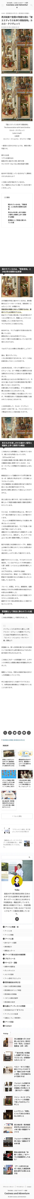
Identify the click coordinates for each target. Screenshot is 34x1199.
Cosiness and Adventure (17, 6)
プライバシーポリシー (8, 1187)
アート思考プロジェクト (12, 978)
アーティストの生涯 (11, 1014)
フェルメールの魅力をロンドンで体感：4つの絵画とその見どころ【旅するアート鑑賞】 (22, 1086)
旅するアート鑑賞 (10, 943)
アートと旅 (9, 938)
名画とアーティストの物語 (15, 1006)
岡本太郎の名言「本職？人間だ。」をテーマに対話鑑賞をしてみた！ (22, 1155)
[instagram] (17, 919)
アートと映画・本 (12, 927)
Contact (8, 1026)
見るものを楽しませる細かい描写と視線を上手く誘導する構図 (17, 214)
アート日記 (9, 1022)
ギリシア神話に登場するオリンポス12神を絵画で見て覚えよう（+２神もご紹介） (8, 783)
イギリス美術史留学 (11, 998)
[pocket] (15, 733)
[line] (24, 733)
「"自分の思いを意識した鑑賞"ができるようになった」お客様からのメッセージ (22, 1056)
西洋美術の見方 (9, 1002)
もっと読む (18, 816)
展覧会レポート (9, 950)
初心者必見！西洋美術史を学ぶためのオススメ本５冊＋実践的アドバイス (8, 804)
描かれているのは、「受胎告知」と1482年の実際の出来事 (17, 206)
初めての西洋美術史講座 (12, 986)
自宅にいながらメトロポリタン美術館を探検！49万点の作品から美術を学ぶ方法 (8, 762)
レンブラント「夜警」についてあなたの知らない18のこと (22, 1113)
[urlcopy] (29, 733)
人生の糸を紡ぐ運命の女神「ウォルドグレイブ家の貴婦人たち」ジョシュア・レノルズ (25, 784)
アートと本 (8, 931)
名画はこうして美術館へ (12, 1018)
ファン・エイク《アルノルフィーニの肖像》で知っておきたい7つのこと (22, 1100)
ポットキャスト (9, 970)
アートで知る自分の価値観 (15, 954)
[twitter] (5, 733)
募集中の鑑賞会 (9, 966)
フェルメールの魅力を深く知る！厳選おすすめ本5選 (22, 1141)
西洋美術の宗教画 (8, 740)
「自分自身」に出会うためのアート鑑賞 (17, 1190)
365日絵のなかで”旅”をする (14, 1010)
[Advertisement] (17, 247)
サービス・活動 (11, 962)
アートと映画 (8, 935)
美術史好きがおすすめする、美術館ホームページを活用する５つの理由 (25, 762)
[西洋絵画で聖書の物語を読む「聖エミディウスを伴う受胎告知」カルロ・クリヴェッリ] (19, 733)
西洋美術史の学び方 (19, 740)
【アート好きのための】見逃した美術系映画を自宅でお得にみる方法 (22, 1169)
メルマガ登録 (9, 974)
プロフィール (10, 958)
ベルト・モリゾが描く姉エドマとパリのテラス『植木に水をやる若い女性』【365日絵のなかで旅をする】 (22, 1071)
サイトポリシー (21, 1187)
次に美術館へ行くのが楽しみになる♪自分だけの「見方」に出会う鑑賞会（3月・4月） (22, 1042)
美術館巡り (8, 946)
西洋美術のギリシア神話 (12, 990)
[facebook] (10, 733)
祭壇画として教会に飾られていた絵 (17, 221)
